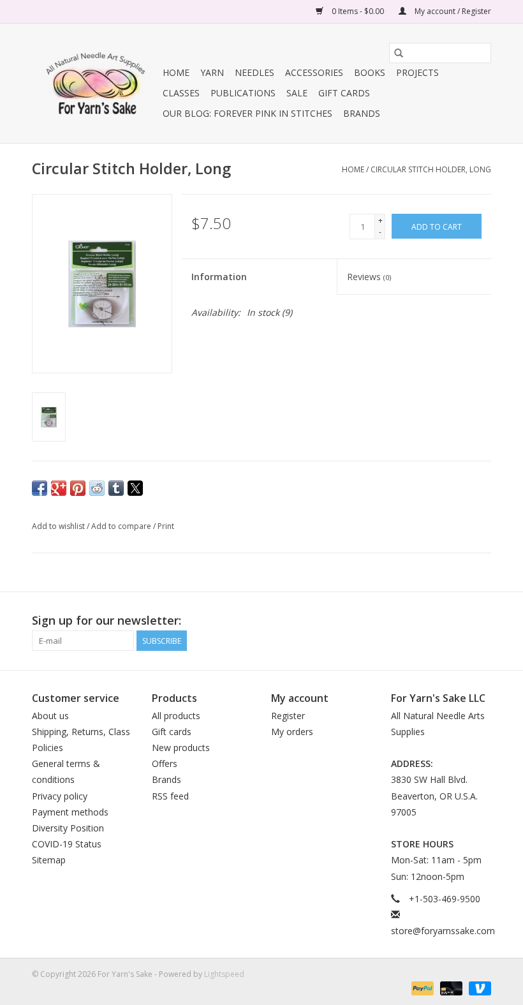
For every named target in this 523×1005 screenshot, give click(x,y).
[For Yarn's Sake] (95, 83)
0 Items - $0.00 (358, 11)
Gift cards (344, 93)
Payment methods (70, 812)
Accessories (314, 72)
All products (176, 716)
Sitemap (49, 860)
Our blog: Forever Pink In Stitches (247, 113)
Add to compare (122, 526)
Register (288, 716)
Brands (361, 113)
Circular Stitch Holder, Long (431, 169)
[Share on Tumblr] (116, 488)
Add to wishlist (59, 526)
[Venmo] (477, 987)
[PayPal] (421, 987)
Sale (296, 93)
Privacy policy (59, 796)
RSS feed (170, 796)
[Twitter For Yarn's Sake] (458, 621)
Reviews (369, 277)
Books (369, 72)
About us (50, 716)
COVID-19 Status (66, 844)
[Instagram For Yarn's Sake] (481, 621)
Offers (164, 763)
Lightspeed (224, 974)
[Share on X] (135, 488)
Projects (417, 72)
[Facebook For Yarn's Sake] (435, 621)
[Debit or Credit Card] (450, 987)
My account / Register (452, 11)
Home (176, 72)
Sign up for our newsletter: (106, 620)
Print (166, 526)
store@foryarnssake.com (443, 931)
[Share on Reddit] (97, 488)
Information (219, 277)
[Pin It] (77, 488)
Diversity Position (68, 828)
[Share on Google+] (58, 488)
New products (181, 747)
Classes (181, 93)
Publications (243, 93)
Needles (254, 72)
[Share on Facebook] (39, 488)
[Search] (398, 53)
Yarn (212, 72)
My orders (292, 732)
